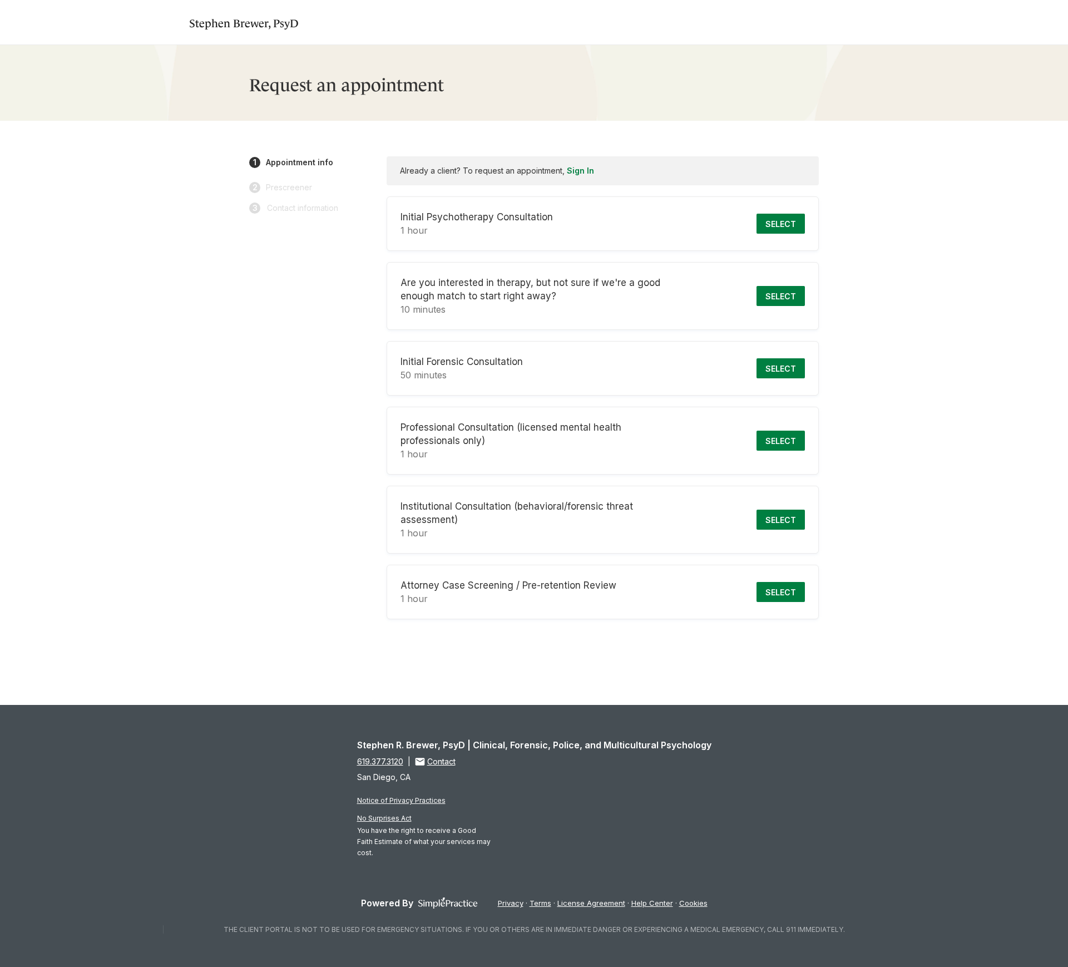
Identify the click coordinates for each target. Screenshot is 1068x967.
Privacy (510, 903)
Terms (540, 903)
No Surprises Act (384, 818)
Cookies (693, 903)
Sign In (580, 170)
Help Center (652, 903)
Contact (441, 761)
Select (780, 224)
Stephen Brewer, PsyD (243, 21)
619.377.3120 (380, 761)
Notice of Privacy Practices (401, 800)
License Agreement (591, 903)
